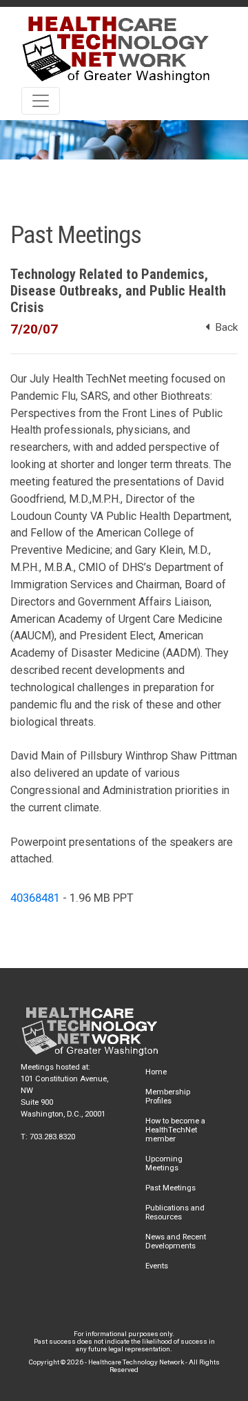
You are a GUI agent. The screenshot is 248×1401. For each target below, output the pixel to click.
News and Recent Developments (175, 1241)
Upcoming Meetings (164, 1163)
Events (156, 1266)
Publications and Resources (175, 1212)
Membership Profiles (167, 1096)
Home (156, 1071)
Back (223, 327)
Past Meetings (170, 1187)
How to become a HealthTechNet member (175, 1130)
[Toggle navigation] (40, 101)
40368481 (35, 898)
